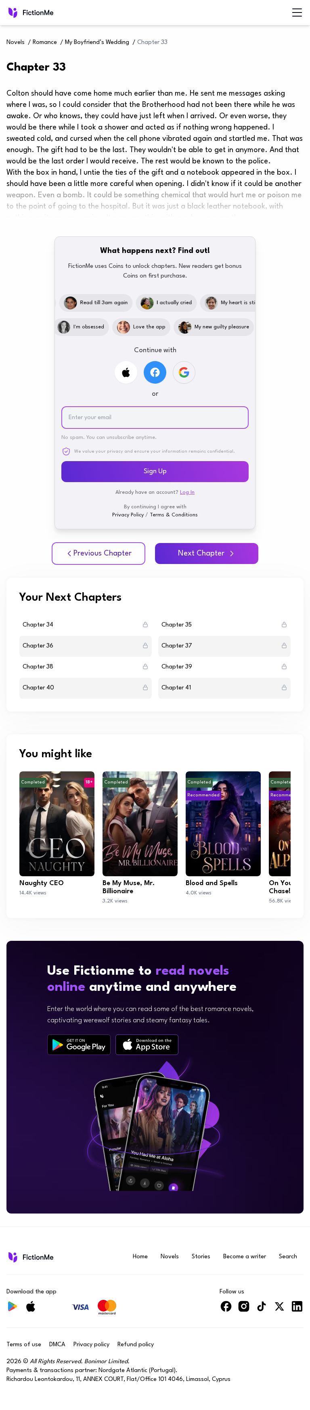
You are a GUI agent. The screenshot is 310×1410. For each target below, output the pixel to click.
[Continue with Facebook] (155, 372)
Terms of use (23, 1345)
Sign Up (155, 471)
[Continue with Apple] (126, 372)
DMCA (57, 1345)
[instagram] (243, 1310)
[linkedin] (297, 1310)
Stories (201, 1257)
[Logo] (12, 12)
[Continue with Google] (184, 372)
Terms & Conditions (174, 515)
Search (288, 1257)
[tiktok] (261, 1310)
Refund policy (135, 1345)
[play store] (79, 1044)
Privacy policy (91, 1345)
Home (140, 1257)
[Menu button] (297, 12)
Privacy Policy (128, 515)
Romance (45, 43)
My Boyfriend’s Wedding (97, 43)
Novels (15, 43)
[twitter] (279, 1310)
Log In (187, 492)
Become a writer (244, 1257)
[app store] (146, 1044)
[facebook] (226, 1310)
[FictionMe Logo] (30, 1257)
